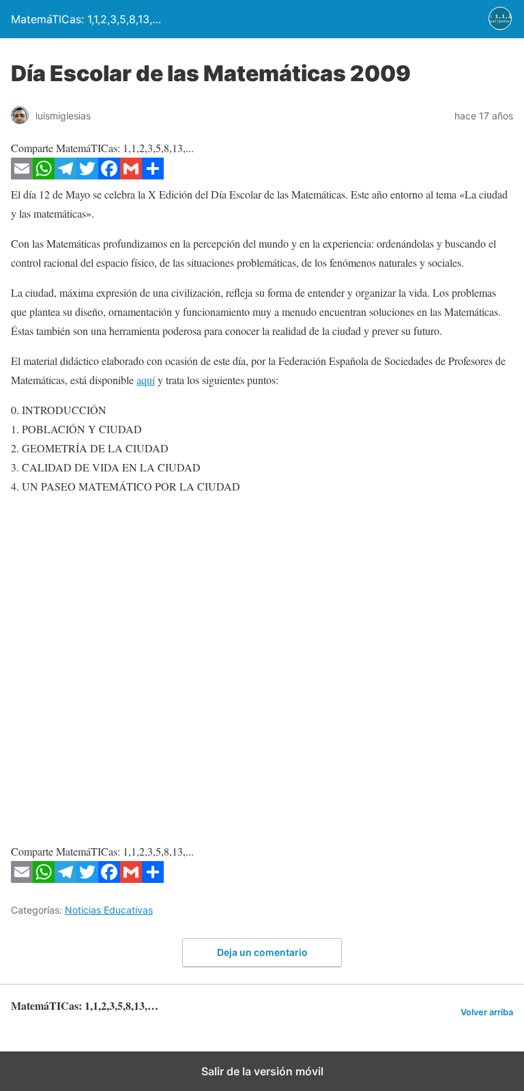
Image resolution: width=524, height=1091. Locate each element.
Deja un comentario (262, 952)
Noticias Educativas (109, 910)
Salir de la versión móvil (262, 1071)
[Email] (22, 175)
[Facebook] (109, 175)
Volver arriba (487, 1012)
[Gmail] (131, 175)
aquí (145, 380)
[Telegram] (65, 175)
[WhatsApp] (44, 175)
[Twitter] (87, 175)
